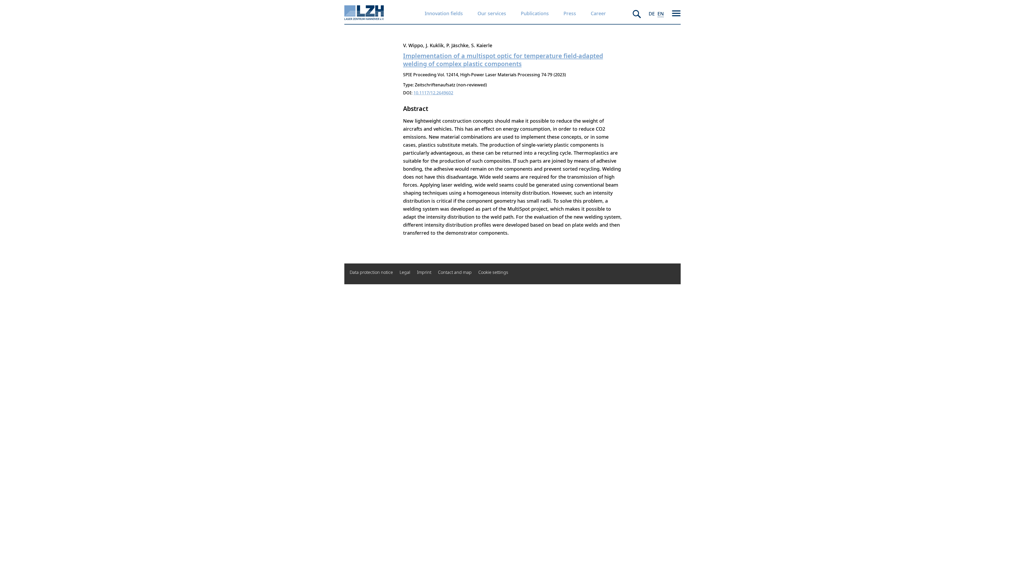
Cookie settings (493, 272)
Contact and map (455, 272)
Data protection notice (371, 272)
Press (569, 13)
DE (652, 13)
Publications (535, 13)
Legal (405, 272)
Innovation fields (444, 13)
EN (660, 13)
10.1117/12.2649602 (433, 93)
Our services (492, 13)
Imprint (424, 272)
